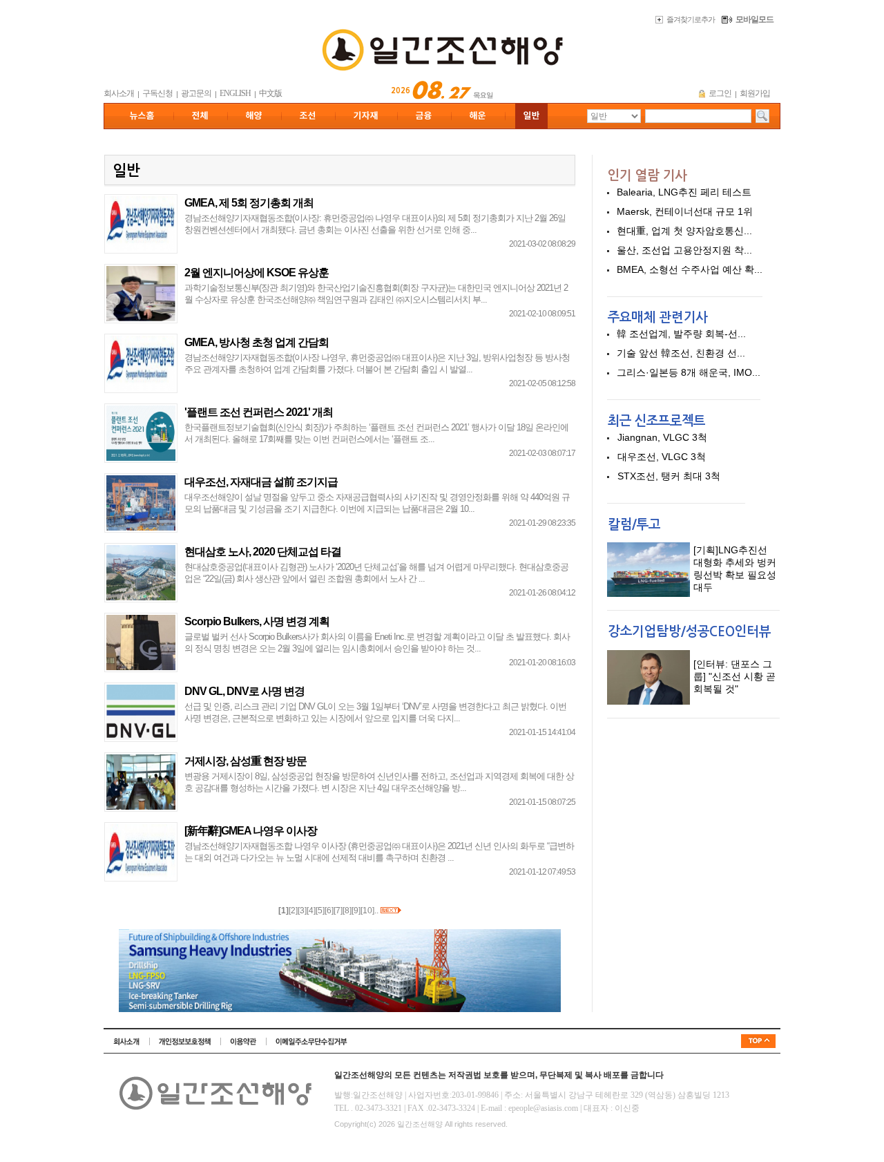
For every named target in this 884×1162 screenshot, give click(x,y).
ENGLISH (235, 93)
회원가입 (755, 93)
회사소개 (119, 93)
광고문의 (196, 93)
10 (367, 910)
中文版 (270, 93)
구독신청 (157, 93)
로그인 (720, 93)
